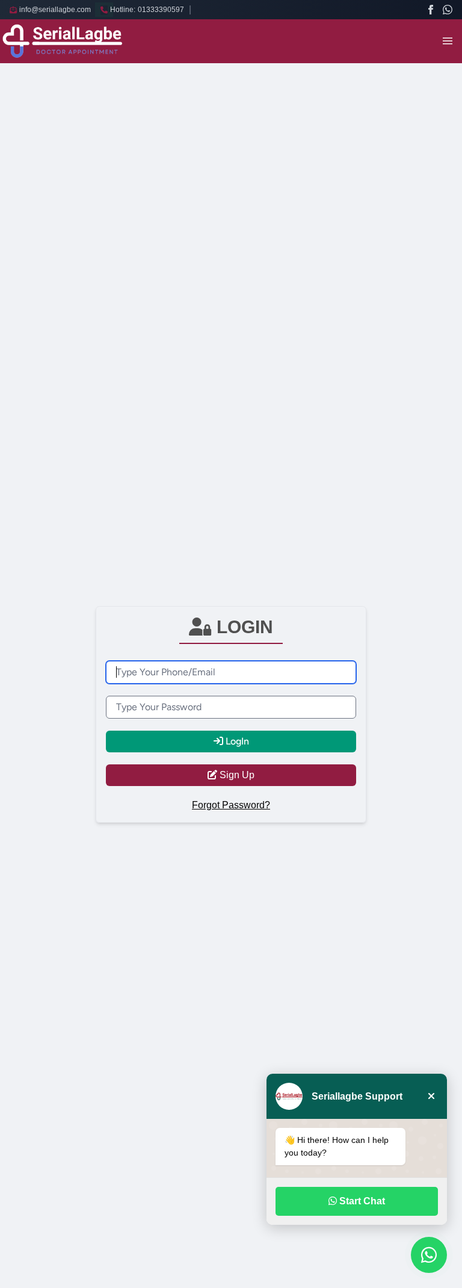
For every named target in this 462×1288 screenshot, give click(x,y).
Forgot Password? (231, 805)
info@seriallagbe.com (55, 9)
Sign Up (235, 775)
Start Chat (361, 1201)
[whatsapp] (447, 9)
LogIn (236, 741)
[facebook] (431, 9)
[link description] (62, 41)
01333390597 (161, 9)
